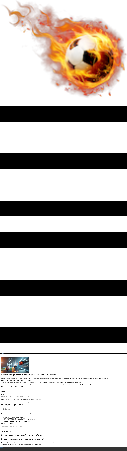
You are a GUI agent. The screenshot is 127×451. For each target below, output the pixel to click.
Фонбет (1, 447)
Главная (3, 353)
